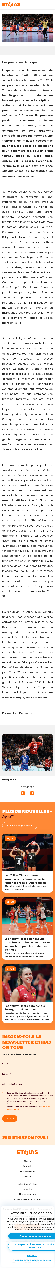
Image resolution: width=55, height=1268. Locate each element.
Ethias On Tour (27, 1199)
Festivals (27, 1166)
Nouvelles (27, 1189)
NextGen (27, 1176)
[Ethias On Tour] (11, 4)
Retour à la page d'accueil (20, 825)
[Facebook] (20, 779)
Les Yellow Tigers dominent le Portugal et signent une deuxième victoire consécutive (27, 993)
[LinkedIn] (24, 779)
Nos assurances (27, 1194)
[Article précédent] (24, 792)
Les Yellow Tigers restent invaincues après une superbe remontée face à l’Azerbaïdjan (27, 863)
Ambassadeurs (27, 1171)
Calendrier (28, 1183)
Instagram (27, 1135)
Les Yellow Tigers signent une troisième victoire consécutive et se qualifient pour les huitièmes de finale (27, 928)
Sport (27, 1160)
